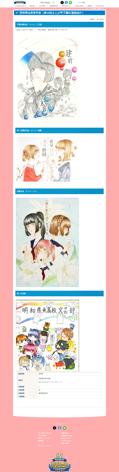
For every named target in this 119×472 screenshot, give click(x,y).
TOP (87, 8)
